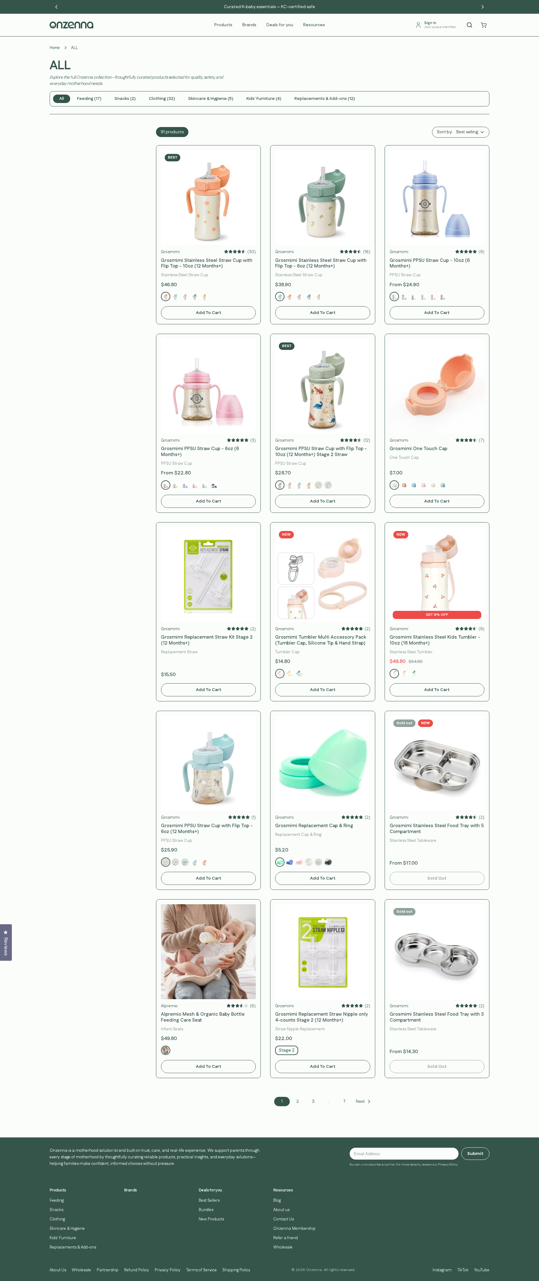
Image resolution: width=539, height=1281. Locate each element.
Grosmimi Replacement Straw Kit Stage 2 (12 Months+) (207, 640)
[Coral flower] (309, 485)
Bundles (206, 1210)
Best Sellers (209, 1200)
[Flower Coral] (166, 296)
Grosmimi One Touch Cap (418, 449)
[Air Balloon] (299, 485)
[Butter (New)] (433, 485)
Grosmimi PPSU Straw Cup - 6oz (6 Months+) (200, 452)
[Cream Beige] (318, 862)
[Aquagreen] (423, 296)
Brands (249, 25)
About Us (58, 1270)
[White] (414, 296)
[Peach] (394, 296)
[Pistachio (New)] (443, 485)
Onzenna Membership (294, 1228)
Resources (314, 25)
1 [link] (282, 1101)
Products (223, 25)
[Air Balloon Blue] (175, 296)
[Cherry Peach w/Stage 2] (166, 862)
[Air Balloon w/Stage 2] (195, 862)
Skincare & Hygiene (67, 1228)
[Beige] (443, 296)
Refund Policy (136, 1270)
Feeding (57, 1200)
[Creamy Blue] (414, 485)
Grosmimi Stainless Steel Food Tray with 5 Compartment (437, 829)
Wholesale (283, 1247)
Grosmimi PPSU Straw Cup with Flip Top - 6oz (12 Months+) (207, 829)
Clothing (57, 1219)
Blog (277, 1200)
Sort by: (445, 132)
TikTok (463, 1270)
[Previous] (56, 7)
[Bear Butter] (204, 296)
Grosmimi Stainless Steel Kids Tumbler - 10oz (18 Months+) (435, 640)
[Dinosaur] (280, 485)
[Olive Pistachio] (195, 296)
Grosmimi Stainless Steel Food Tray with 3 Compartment (437, 1017)
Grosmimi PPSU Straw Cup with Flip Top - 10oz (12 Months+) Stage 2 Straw (321, 452)
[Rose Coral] (404, 485)
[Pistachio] (299, 674)
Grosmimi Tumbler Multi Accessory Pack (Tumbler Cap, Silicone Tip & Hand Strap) (320, 640)
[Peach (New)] (423, 485)
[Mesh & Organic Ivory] (166, 1050)
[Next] (482, 7)
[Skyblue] (404, 296)
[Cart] (483, 25)
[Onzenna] (71, 25)
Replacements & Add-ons (73, 1247)
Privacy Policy (168, 1270)
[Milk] (394, 485)
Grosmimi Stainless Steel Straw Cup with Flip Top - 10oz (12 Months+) (206, 264)
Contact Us (283, 1219)
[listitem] (61, 99)
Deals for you (279, 25)
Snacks (56, 1210)
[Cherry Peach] (185, 296)
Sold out (436, 878)
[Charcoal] (214, 485)
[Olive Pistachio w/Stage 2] (185, 862)
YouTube (481, 1270)
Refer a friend (285, 1238)
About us (281, 1210)
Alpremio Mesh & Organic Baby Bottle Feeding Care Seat (203, 1017)
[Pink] (433, 296)
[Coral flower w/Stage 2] (204, 862)
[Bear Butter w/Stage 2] (175, 862)
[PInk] (299, 862)
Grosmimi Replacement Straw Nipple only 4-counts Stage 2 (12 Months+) (321, 1017)
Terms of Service (201, 1270)
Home (55, 48)
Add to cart (208, 313)
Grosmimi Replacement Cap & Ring (314, 826)
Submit (475, 1154)
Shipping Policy (236, 1270)
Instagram (442, 1270)
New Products (211, 1219)
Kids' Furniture (63, 1238)
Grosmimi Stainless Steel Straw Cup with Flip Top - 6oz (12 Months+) (321, 264)
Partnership (108, 1270)
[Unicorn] (289, 485)
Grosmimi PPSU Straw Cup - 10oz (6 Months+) (430, 264)
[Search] (469, 25)
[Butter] (175, 485)
